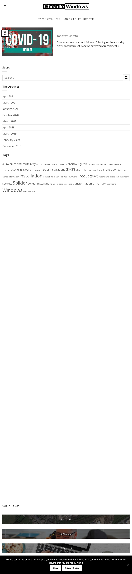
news (64, 176)
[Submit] (126, 77)
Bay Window (41, 164)
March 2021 (9, 102)
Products (85, 176)
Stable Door (58, 184)
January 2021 (10, 109)
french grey (98, 170)
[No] (128, 565)
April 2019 (8, 127)
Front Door (110, 169)
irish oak (46, 177)
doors (70, 169)
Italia (53, 177)
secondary (124, 177)
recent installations (107, 177)
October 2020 (10, 115)
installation (31, 176)
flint (85, 170)
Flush (90, 170)
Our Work (72, 177)
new (57, 177)
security (7, 183)
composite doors (104, 164)
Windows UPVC (29, 191)
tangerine (68, 184)
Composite (92, 164)
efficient (79, 170)
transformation (82, 183)
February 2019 (11, 140)
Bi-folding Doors (54, 164)
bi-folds (64, 164)
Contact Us (116, 164)
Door (26, 169)
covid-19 (17, 169)
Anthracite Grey (26, 164)
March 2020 (9, 121)
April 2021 (8, 96)
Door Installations (54, 169)
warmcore (111, 184)
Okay (55, 568)
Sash (117, 177)
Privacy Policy (72, 568)
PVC (95, 176)
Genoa (5, 177)
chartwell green (77, 164)
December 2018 (11, 146)
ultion (96, 183)
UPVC (104, 184)
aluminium (9, 164)
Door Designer (36, 170)
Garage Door (123, 170)
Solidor (20, 183)
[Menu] (5, 6)
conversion (7, 170)
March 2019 (9, 133)
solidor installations (40, 183)
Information (14, 177)
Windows (12, 190)
